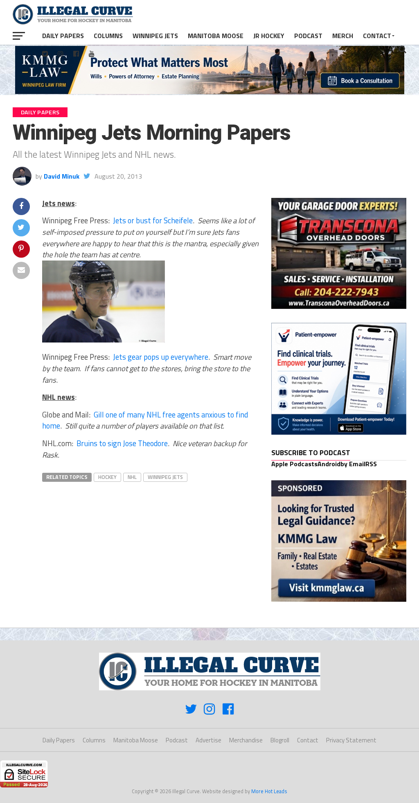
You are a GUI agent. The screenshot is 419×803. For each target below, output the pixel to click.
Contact (377, 36)
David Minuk (61, 176)
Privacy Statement (351, 740)
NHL (132, 477)
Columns (108, 36)
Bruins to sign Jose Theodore (122, 443)
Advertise (208, 740)
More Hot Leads (269, 791)
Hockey (107, 477)
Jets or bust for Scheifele (153, 220)
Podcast (308, 36)
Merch (342, 36)
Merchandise (246, 740)
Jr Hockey (268, 36)
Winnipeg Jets (155, 36)
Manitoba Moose (215, 36)
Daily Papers (63, 36)
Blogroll (279, 740)
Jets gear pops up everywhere (160, 357)
